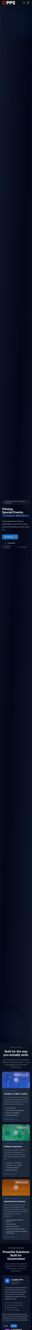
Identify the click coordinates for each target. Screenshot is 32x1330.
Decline (6, 1326)
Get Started (9, 537)
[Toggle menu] (28, 3)
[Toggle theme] (24, 2)
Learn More (11, 543)
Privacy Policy (6, 1322)
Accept (14, 1326)
